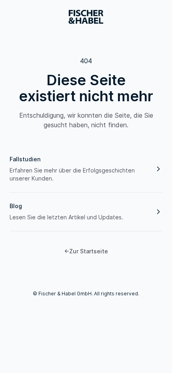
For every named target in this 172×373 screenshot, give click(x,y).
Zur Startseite (86, 251)
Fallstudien (25, 159)
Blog (16, 206)
